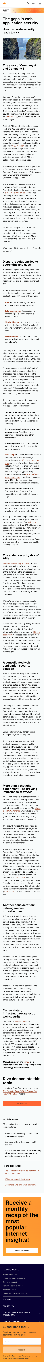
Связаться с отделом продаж (15, 1293)
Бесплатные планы (10, 1274)
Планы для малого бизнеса (14, 1278)
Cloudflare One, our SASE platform (20, 1185)
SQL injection (18, 146)
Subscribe (22, 1350)
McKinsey (32, 522)
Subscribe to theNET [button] (22, 1250)
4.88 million (9, 891)
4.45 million (19, 877)
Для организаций (10, 1282)
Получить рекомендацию (13, 1286)
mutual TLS (12, 116)
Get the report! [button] (22, 1103)
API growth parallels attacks (17, 1179)
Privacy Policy (21, 1356)
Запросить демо (9, 1290)
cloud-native (20, 1021)
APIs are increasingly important (17, 563)
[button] (33, 4)
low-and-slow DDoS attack (16, 193)
